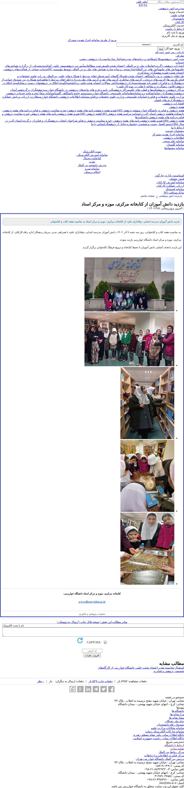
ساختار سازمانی (115, 59)
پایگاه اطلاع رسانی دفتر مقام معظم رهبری (158, 734)
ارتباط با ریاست (174, 28)
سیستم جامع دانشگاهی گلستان (71, 93)
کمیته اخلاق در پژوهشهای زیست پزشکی (42, 83)
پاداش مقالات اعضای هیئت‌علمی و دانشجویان (92, 83)
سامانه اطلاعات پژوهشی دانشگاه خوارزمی (64, 96)
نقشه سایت (177, 748)
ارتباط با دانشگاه (174, 745)
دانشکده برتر (148, 93)
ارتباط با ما (177, 127)
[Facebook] (111, 689)
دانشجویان (178, 18)
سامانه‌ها (135, 93)
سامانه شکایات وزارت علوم (167, 728)
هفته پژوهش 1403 (127, 110)
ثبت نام (159, 52)
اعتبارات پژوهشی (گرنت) (169, 65)
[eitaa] (73, 689)
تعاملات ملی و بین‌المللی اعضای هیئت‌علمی (129, 65)
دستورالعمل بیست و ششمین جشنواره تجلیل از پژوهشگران (138, 124)
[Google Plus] (80, 689)
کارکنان (179, 22)
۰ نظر (40, 681)
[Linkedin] (88, 689)
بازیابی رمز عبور (174, 52)
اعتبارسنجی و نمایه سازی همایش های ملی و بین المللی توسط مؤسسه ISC (92, 69)
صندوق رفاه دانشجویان (170, 724)
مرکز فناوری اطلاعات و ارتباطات (164, 755)
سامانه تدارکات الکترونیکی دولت (164, 731)
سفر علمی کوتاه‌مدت (53, 65)
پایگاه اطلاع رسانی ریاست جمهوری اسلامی (158, 738)
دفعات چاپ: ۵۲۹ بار (100, 681)
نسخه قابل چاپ (89, 621)
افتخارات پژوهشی (173, 103)
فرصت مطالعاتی (94, 65)
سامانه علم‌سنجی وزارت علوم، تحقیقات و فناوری (117, 96)
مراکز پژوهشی (121, 89)
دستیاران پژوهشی (128, 83)
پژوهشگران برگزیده (33, 89)
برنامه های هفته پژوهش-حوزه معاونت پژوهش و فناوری (63, 110)
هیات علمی (177, 15)
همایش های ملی (170, 69)
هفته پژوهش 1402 (90, 113)
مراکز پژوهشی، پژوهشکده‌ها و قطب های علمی (156, 89)
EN (141, 4)
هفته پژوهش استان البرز (156, 113)
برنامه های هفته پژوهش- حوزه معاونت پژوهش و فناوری (109, 120)
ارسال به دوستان (68, 621)
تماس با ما (97, 124)
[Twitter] (103, 689)
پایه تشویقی (144, 83)
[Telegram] (96, 689)
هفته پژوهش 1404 (173, 120)
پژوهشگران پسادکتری (150, 72)
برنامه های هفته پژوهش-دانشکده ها (156, 117)
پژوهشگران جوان (165, 93)
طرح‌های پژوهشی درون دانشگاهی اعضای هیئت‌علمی (153, 76)
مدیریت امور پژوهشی (171, 8)
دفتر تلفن (141, 1)
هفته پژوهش (176, 107)
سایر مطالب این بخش (113, 621)
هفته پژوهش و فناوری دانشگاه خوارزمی (161, 110)
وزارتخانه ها (177, 714)
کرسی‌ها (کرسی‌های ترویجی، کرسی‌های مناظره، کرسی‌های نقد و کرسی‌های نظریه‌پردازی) (123, 79)
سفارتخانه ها (176, 717)
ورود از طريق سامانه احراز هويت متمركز (92, 40)
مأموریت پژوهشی (75, 65)
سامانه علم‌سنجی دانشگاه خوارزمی (109, 93)
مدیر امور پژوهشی (173, 59)
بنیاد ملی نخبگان (174, 721)
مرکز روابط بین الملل (171, 752)
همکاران (159, 59)
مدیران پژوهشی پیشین (92, 59)
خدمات (180, 62)
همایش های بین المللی (149, 69)
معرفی (180, 55)
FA (145, 4)
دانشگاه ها (178, 710)
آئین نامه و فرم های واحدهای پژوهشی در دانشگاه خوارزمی (79, 89)
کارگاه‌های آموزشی (112, 76)
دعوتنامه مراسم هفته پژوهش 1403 (121, 113)
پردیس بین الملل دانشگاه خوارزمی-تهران (160, 758)
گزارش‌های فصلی (164, 100)
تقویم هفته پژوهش (106, 110)
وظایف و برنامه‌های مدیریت (139, 59)
